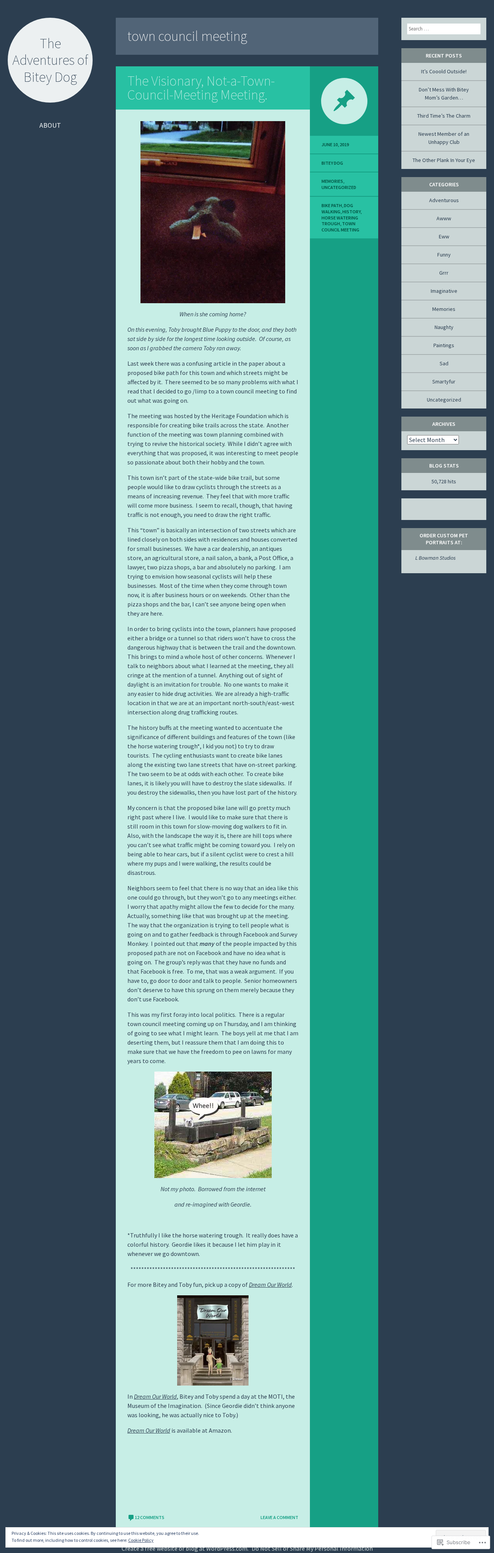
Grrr (443, 272)
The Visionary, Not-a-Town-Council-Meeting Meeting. (201, 87)
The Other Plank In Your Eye (444, 160)
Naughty (444, 327)
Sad (444, 363)
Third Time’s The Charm (443, 115)
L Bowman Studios (431, 557)
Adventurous (444, 200)
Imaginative (444, 290)
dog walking (337, 208)
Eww (444, 236)
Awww (443, 218)
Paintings (443, 345)
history (351, 211)
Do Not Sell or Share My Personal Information (312, 1548)
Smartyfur (443, 381)
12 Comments (149, 1517)
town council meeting (340, 227)
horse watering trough (339, 221)
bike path (331, 205)
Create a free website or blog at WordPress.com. (185, 1548)
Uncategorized (338, 187)
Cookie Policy (141, 1540)
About (50, 125)
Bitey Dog (332, 163)
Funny (444, 254)
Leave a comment (279, 1517)
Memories (332, 181)
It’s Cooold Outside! (444, 71)
